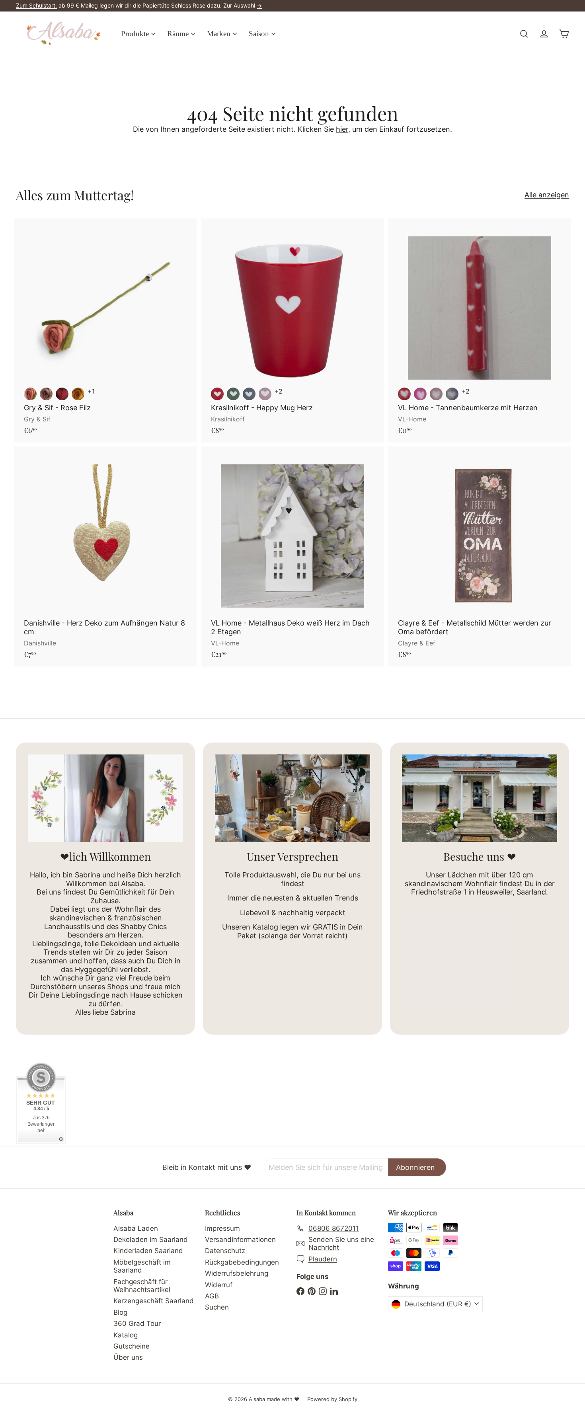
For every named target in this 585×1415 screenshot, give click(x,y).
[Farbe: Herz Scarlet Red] (217, 394)
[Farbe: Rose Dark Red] (62, 394)
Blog (120, 1312)
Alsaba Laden (135, 1228)
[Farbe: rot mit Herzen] (404, 394)
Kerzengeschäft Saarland (153, 1301)
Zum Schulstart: (36, 5)
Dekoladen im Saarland (150, 1239)
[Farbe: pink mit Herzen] (420, 394)
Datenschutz (225, 1251)
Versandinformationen (240, 1239)
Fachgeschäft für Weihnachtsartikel (141, 1286)
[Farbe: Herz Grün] (233, 394)
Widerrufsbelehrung (236, 1273)
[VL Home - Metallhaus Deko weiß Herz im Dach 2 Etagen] (292, 556)
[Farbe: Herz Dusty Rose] (265, 394)
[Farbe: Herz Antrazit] (249, 394)
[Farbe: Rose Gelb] (78, 394)
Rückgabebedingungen (242, 1262)
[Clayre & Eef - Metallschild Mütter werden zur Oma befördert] (479, 556)
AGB (212, 1296)
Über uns (128, 1357)
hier (342, 129)
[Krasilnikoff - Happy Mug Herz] (292, 330)
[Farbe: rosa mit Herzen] (436, 394)
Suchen (217, 1307)
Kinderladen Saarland (148, 1251)
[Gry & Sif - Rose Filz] (105, 330)
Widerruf (218, 1285)
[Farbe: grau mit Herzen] (452, 394)
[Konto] (544, 34)
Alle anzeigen (547, 195)
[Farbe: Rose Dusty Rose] (46, 394)
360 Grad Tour (137, 1323)
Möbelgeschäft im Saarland (142, 1266)
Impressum (222, 1228)
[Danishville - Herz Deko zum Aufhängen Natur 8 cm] (105, 556)
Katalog (125, 1335)
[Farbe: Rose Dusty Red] (30, 394)
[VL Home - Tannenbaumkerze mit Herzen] (479, 330)
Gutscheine (131, 1346)
